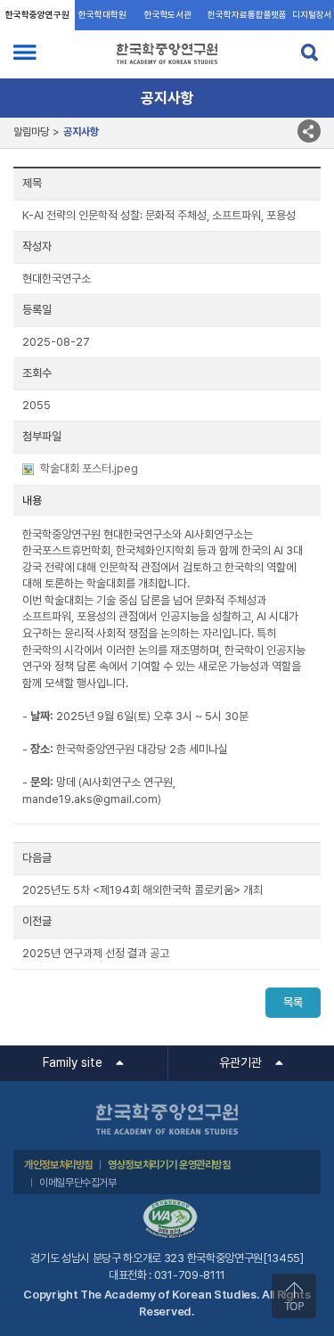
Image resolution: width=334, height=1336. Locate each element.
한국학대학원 (102, 15)
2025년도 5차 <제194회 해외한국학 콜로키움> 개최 (142, 890)
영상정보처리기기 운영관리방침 (169, 1165)
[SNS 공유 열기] (309, 131)
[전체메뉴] (25, 52)
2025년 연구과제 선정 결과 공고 (95, 953)
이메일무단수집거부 (78, 1182)
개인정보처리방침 (58, 1165)
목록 (293, 1002)
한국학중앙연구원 (37, 15)
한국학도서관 (167, 15)
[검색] (309, 52)
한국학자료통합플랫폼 (247, 15)
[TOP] (294, 1296)
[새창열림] (170, 1206)
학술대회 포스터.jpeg (89, 468)
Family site (72, 1062)
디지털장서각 (312, 20)
